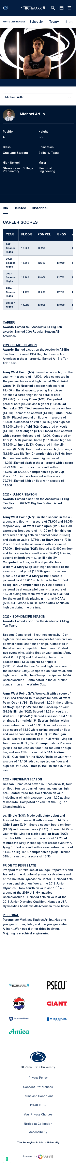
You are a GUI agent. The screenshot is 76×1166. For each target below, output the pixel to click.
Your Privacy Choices (38, 1114)
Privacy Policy (38, 1078)
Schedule (36, 22)
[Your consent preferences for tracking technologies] (7, 1159)
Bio (5, 208)
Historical (39, 208)
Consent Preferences (38, 1087)
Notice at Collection (38, 1124)
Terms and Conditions (38, 1096)
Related (20, 208)
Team (53, 22)
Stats (69, 22)
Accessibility (38, 1132)
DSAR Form (38, 1105)
